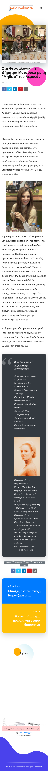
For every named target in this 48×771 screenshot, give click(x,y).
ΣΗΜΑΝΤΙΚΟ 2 (38, 563)
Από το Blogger (25, 732)
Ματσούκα (18, 563)
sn (3, 83)
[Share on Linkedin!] (15, 89)
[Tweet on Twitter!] (9, 89)
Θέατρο (8, 563)
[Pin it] (20, 89)
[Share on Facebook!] (4, 89)
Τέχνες (24, 565)
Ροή (27, 563)
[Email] (26, 89)
